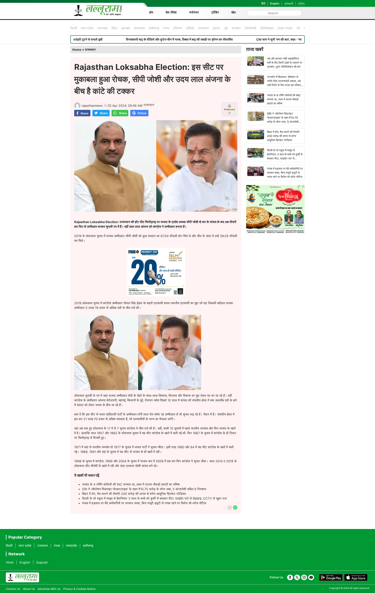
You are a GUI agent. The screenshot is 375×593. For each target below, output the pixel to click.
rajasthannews (92, 106)
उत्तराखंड (102, 28)
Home (76, 50)
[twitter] (297, 577)
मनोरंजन (194, 12)
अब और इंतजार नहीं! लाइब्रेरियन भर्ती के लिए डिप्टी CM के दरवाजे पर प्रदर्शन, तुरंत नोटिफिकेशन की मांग (284, 62)
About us (29, 588)
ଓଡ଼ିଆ (301, 3)
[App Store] (356, 577)
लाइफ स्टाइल (285, 28)
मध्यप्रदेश (139, 28)
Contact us (13, 588)
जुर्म (226, 28)
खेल (233, 12)
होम (151, 12)
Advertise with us (49, 588)
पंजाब (166, 28)
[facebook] (290, 577)
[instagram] (304, 577)
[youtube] (311, 577)
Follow (142, 113)
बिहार (115, 28)
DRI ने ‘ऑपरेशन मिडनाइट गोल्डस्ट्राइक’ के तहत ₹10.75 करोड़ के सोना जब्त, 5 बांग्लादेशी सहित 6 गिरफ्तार (144, 489)
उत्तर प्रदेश (87, 28)
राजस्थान (203, 28)
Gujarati (42, 562)
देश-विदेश (171, 12)
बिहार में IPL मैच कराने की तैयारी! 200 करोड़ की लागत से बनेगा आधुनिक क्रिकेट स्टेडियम (134, 494)
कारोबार (236, 28)
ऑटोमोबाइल (267, 28)
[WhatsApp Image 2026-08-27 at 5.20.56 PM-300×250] (156, 295)
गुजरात (216, 28)
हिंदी (263, 3)
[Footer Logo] (22, 577)
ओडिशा (190, 28)
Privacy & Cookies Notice (79, 588)
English (274, 3)
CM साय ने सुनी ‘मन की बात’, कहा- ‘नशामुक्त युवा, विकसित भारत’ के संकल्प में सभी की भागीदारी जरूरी (289, 39)
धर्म (298, 28)
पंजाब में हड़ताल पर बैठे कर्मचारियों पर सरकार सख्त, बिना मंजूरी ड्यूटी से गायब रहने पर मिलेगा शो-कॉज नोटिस (144, 503)
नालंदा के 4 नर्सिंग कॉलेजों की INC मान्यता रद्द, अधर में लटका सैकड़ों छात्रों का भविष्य (131, 484)
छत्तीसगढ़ (154, 28)
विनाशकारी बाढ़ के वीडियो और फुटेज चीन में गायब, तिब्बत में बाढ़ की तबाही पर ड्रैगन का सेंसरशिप (154, 39)
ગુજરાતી (288, 3)
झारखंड (125, 28)
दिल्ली (73, 28)
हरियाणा (177, 28)
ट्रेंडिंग (215, 12)
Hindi (9, 562)
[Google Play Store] (331, 577)
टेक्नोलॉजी (250, 28)
